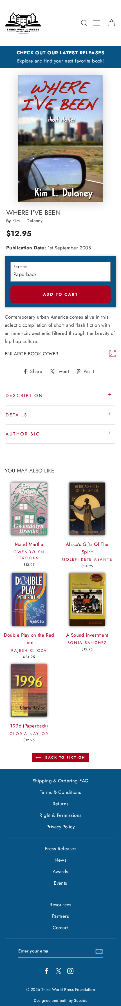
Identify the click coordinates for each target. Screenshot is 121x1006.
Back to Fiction (64, 757)
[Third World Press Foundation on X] (58, 970)
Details (17, 415)
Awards (60, 871)
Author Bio (23, 434)
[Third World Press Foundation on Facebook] (46, 970)
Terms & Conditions (60, 792)
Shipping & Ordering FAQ (61, 780)
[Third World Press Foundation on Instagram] (70, 970)
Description (24, 395)
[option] (60, 57)
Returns (61, 803)
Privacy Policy (60, 826)
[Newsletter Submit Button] (99, 951)
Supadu (81, 1000)
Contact (61, 927)
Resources (60, 904)
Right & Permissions (60, 815)
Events (60, 883)
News (61, 860)
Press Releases (60, 848)
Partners (60, 916)
